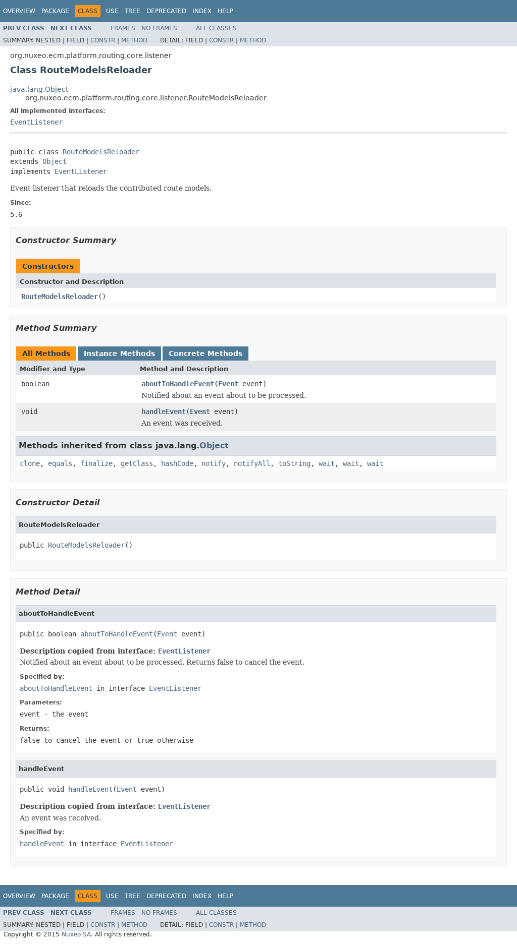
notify (213, 463)
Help (225, 11)
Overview (19, 11)
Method (134, 40)
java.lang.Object (39, 89)
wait (327, 463)
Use (112, 11)
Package (55, 11)
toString (294, 463)
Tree (132, 11)
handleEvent (163, 411)
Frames (123, 28)
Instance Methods (119, 353)
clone (30, 463)
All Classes (216, 28)
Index (202, 11)
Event (228, 384)
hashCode (177, 463)
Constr (102, 40)
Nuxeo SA (76, 934)
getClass (137, 463)
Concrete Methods (205, 353)
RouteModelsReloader (101, 152)
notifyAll (252, 463)
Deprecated (166, 11)
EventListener (36, 122)
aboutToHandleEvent (177, 384)
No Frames (159, 28)
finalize (96, 463)
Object (54, 161)
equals (60, 463)
